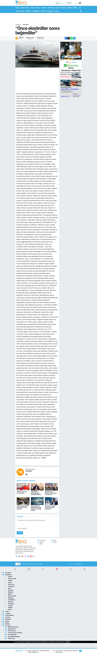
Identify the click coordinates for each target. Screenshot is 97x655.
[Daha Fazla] (74, 38)
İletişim (55, 542)
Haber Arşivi (11, 638)
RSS (18, 564)
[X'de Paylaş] (68, 38)
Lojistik (32, 7)
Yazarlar (42, 542)
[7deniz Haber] (21, 3)
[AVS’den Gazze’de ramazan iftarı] (23, 486)
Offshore (43, 11)
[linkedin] (84, 569)
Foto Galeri (42, 540)
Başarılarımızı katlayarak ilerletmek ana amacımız (51, 493)
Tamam (68, 642)
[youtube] (56, 569)
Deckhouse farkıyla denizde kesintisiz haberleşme (50, 507)
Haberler (18, 24)
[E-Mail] (26, 474)
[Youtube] (30, 556)
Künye (40, 543)
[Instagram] (25, 556)
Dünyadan (50, 11)
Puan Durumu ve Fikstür (15, 632)
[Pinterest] (22, 556)
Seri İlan (7, 617)
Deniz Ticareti (25, 7)
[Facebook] (16, 556)
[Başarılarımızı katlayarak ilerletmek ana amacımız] (51, 486)
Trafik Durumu (12, 630)
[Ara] (80, 7)
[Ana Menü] (80, 11)
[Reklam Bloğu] (71, 50)
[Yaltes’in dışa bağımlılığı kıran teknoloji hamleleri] (37, 486)
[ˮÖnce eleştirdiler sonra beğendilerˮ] (37, 54)
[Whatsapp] (33, 556)
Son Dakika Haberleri (14, 636)
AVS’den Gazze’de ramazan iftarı (22, 492)
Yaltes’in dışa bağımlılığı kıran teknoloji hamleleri (36, 493)
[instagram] (43, 569)
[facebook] (15, 569)
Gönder (20, 533)
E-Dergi (56, 11)
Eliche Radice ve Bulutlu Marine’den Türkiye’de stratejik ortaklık (36, 508)
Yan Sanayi (51, 7)
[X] (19, 556)
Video (54, 540)
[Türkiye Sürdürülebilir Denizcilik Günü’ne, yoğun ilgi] (23, 501)
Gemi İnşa (44, 7)
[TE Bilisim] (20, 472)
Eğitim (75, 7)
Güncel (17, 7)
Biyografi (8, 619)
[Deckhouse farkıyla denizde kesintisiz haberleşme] (51, 501)
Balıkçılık (28, 11)
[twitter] (29, 569)
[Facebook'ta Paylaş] (66, 38)
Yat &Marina (35, 11)
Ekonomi (63, 7)
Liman (38, 7)
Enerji (57, 7)
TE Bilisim (28, 471)
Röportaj (69, 7)
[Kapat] (96, 642)
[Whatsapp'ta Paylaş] (71, 38)
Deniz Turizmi (20, 11)
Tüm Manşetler (12, 634)
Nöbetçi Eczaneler (13, 627)
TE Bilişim (79, 564)
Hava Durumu (12, 629)
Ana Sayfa (8, 572)
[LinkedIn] (28, 556)
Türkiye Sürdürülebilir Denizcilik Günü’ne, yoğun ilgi (22, 507)
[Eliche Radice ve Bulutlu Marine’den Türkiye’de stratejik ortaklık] (37, 501)
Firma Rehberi (9, 615)
